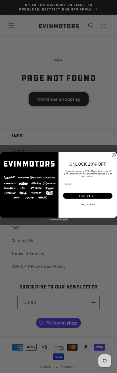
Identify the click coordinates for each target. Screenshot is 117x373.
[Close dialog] (114, 155)
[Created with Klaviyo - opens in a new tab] (59, 219)
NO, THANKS (88, 205)
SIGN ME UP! (88, 195)
